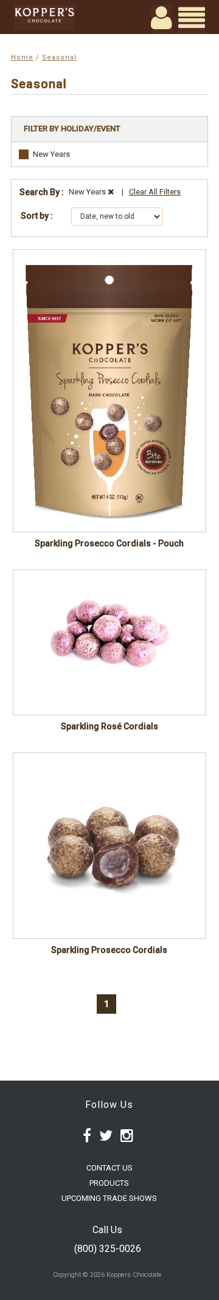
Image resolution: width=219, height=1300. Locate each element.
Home (22, 57)
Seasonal (59, 57)
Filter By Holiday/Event (72, 128)
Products (109, 1183)
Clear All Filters (155, 191)
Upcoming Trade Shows (109, 1198)
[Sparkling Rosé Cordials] (109, 642)
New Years (51, 154)
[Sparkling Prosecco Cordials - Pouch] (109, 390)
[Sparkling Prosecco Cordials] (109, 846)
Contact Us (109, 1167)
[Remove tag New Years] (111, 191)
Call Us (107, 1230)
